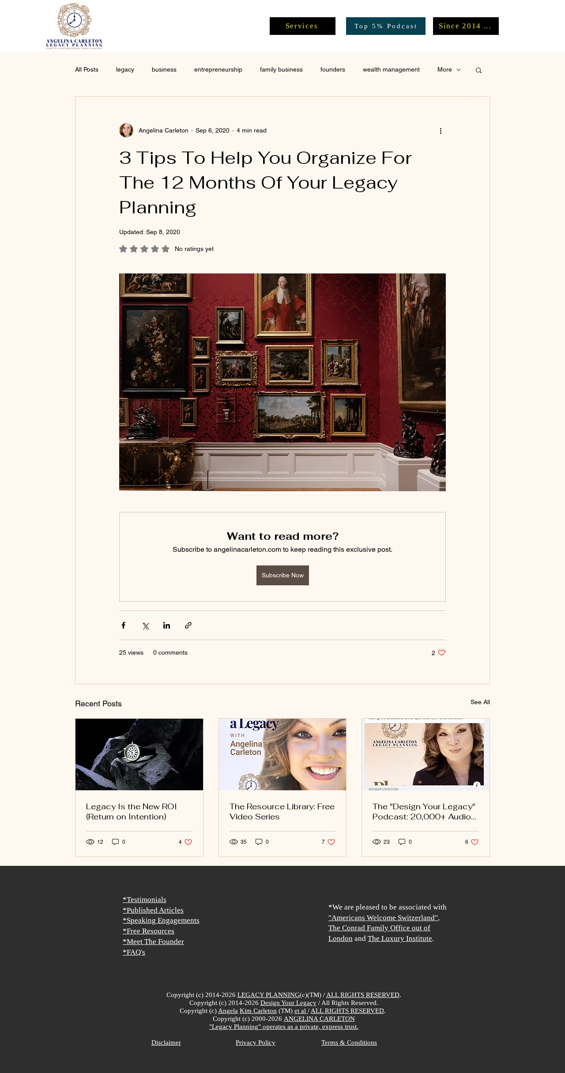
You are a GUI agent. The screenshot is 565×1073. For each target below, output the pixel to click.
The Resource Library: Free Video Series (282, 811)
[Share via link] (188, 625)
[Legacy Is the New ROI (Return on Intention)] (139, 754)
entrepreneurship (218, 69)
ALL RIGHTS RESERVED (362, 994)
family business (281, 69)
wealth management (391, 69)
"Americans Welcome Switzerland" (383, 918)
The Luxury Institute (400, 938)
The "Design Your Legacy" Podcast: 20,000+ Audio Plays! (424, 811)
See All (480, 701)
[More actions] (440, 130)
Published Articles (155, 910)
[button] (479, 69)
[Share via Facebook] (123, 625)
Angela (228, 1010)
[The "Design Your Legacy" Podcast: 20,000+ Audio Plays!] (426, 754)
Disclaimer (166, 1042)
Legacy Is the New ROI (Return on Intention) (131, 811)
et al (301, 1010)
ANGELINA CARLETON (319, 1018)
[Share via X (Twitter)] (145, 625)
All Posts (86, 69)
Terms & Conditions (349, 1042)
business (164, 69)
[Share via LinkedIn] (166, 625)
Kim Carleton (258, 1010)
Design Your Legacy (288, 1002)
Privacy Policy (255, 1042)
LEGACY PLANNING (268, 994)
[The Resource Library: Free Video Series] (283, 754)
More (444, 69)
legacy (125, 69)
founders (332, 69)
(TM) (285, 1010)
